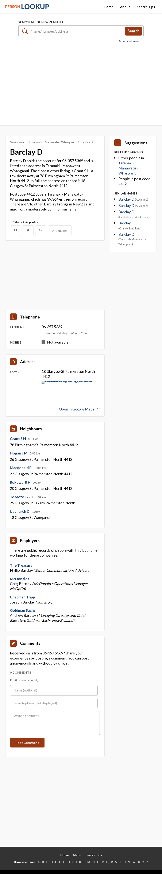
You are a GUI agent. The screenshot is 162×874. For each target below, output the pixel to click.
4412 (122, 184)
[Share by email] (40, 230)
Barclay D (126, 199)
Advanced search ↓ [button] (131, 41)
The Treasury (21, 565)
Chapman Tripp (22, 597)
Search (133, 31)
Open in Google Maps (77, 409)
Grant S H (18, 438)
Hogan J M (19, 453)
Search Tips (146, 7)
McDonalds (19, 579)
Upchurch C (20, 511)
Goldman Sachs (22, 610)
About (125, 7)
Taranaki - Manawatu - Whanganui (54, 142)
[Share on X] (28, 230)
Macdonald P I (22, 467)
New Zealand (18, 142)
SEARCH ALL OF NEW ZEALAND (40, 22)
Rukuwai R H (20, 482)
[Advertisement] (81, 84)
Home (108, 7)
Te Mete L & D (22, 497)
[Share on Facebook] (15, 230)
